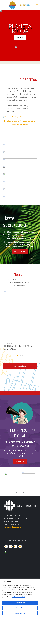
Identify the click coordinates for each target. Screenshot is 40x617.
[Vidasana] (20, 5)
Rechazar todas (20, 613)
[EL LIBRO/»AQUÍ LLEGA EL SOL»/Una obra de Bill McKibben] (20, 315)
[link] (20, 146)
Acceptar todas (20, 602)
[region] (20, 598)
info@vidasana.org (13, 527)
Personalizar (20, 608)
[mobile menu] (37, 4)
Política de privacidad (18, 597)
